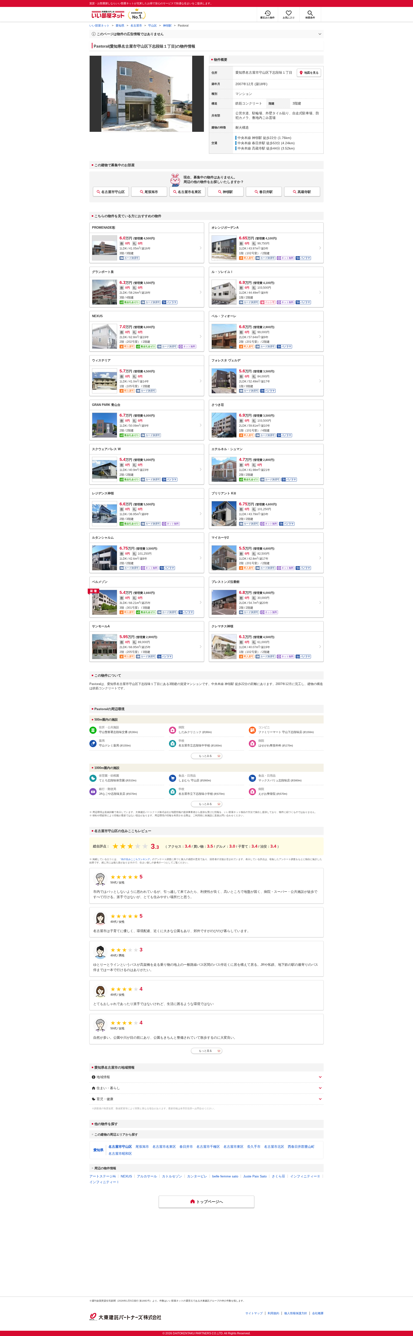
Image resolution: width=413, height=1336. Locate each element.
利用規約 (273, 1313)
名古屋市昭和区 (120, 1153)
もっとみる (205, 755)
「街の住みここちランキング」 (135, 859)
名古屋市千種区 (208, 1146)
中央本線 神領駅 (250, 138)
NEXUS (126, 1176)
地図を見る (311, 72)
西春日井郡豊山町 (301, 1146)
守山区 (152, 25)
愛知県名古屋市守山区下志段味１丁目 (263, 72)
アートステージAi (102, 1176)
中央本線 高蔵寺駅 (251, 148)
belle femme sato (225, 1176)
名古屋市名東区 (189, 192)
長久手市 (254, 1146)
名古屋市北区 (274, 1146)
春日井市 (186, 1146)
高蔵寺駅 (304, 192)
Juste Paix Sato (255, 1176)
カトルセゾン (172, 1176)
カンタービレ (197, 1176)
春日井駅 (266, 192)
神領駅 (167, 25)
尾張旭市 (151, 192)
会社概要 (318, 1313)
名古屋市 (136, 25)
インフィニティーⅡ (305, 1176)
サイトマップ (254, 1313)
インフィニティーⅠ (104, 1182)
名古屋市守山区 (113, 192)
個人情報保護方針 (295, 1313)
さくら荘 (278, 1176)
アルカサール (147, 1176)
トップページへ (209, 1202)
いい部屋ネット (99, 25)
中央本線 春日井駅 (251, 143)
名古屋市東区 (233, 1146)
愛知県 (120, 25)
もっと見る (205, 1050)
